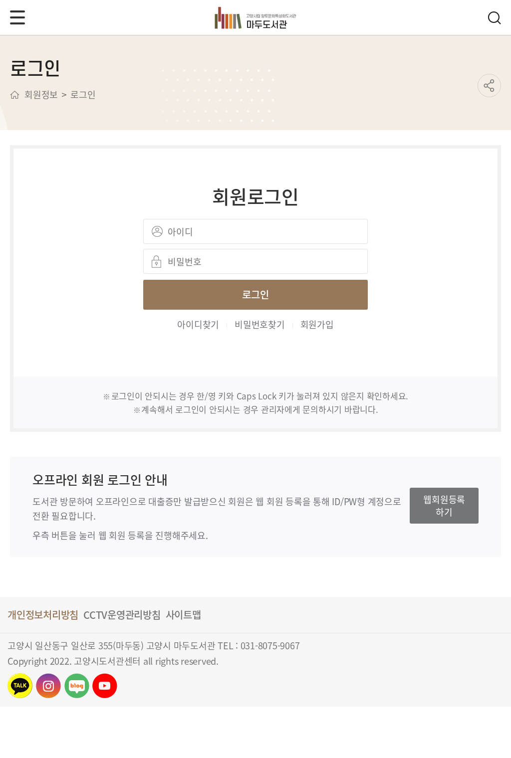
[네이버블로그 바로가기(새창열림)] (76, 685)
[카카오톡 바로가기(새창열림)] (19, 685)
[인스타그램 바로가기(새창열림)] (48, 685)
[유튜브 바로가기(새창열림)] (104, 685)
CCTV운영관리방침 (122, 614)
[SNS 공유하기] (489, 85)
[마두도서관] (255, 17)
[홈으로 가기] (14, 95)
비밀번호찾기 (260, 324)
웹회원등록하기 (444, 505)
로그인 (255, 294)
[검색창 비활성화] (494, 17)
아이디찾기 (198, 324)
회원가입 (317, 324)
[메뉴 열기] (17, 17)
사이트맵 (183, 614)
